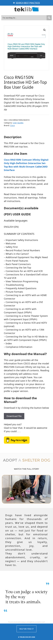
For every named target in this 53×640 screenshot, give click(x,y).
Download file (14, 416)
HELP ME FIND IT (26, 629)
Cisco (12, 125)
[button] (44, 30)
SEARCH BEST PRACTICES (28, 2)
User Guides (18, 123)
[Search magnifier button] (49, 17)
